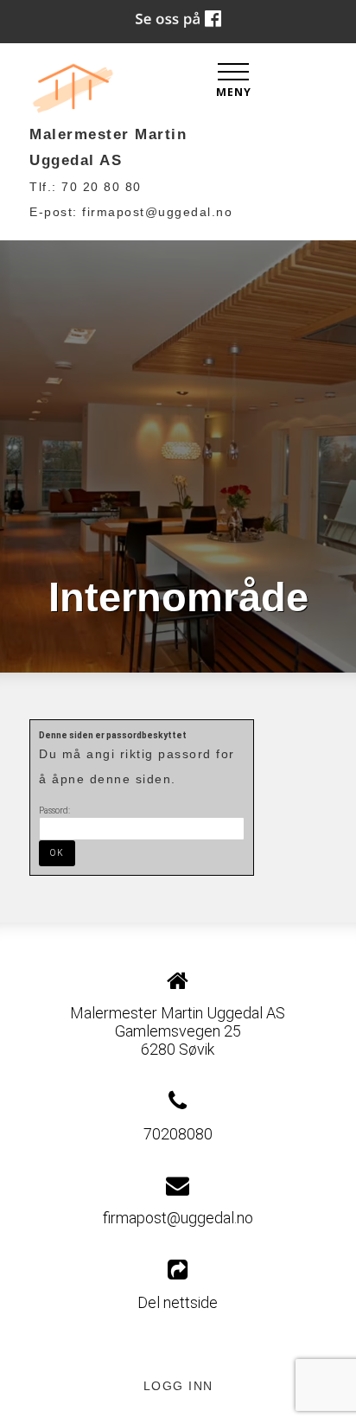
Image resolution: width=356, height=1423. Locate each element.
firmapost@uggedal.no (157, 212)
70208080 (178, 1134)
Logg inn (178, 1386)
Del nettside (177, 1302)
